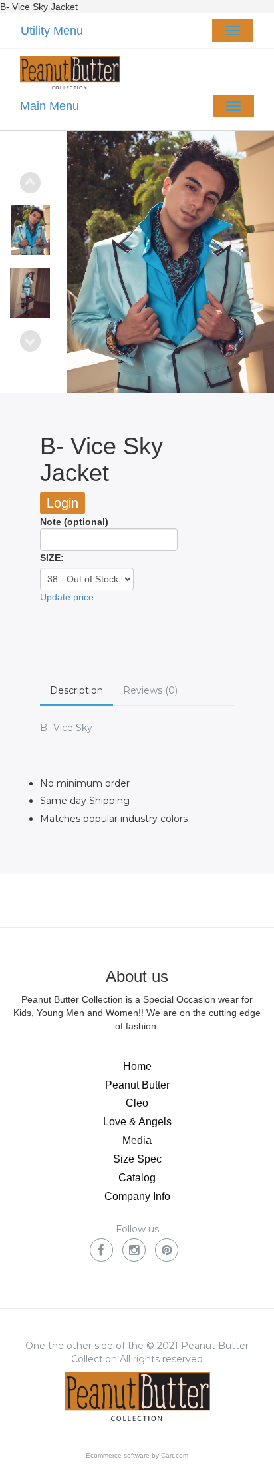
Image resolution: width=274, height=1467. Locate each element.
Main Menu (49, 106)
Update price (67, 597)
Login (62, 503)
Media (137, 1140)
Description (76, 690)
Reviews (150, 690)
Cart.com (174, 1455)
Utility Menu (52, 30)
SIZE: (52, 557)
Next (30, 341)
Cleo (137, 1103)
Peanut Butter (137, 1085)
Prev (30, 182)
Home (137, 1066)
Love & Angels (137, 1121)
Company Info (137, 1196)
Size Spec (137, 1159)
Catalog (137, 1177)
